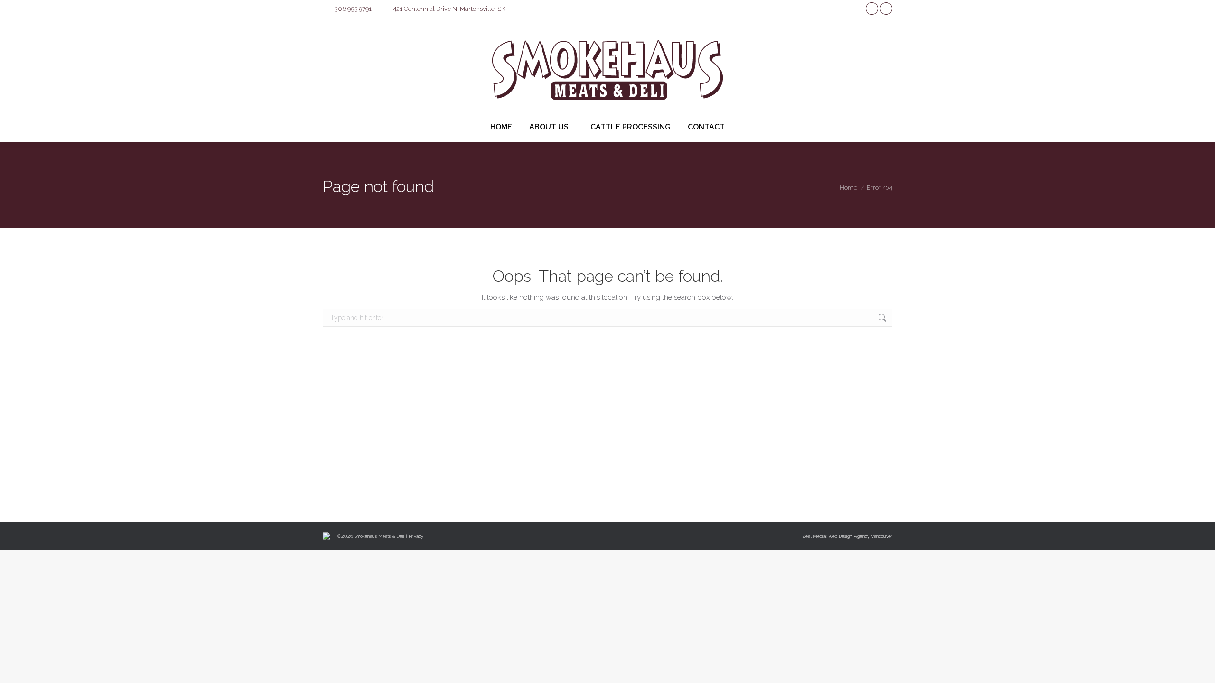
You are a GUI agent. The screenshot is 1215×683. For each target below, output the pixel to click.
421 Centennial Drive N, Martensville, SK (449, 8)
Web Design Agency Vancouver (860, 536)
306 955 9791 (353, 8)
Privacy (416, 536)
